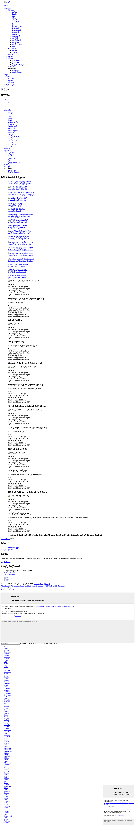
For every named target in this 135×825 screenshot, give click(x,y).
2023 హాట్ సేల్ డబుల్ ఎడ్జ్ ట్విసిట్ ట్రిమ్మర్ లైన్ (21, 194)
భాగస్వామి (11, 83)
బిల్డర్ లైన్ (10, 56)
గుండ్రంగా (14, 12)
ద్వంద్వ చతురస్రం (16, 30)
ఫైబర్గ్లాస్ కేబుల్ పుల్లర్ (18, 64)
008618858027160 (9, 572)
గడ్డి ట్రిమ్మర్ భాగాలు (13, 586)
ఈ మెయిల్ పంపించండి (7, 590)
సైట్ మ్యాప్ (47, 584)
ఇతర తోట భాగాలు (17, 72)
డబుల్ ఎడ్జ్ (15, 38)
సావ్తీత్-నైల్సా (15, 20)
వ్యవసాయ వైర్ (12, 48)
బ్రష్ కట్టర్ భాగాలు (37, 586)
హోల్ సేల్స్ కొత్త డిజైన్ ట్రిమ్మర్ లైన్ (17, 222)
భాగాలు (6, 102)
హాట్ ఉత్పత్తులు (38, 584)
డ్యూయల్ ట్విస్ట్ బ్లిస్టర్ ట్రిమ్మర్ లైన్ (17, 189)
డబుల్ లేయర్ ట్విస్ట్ (17, 44)
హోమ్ (6, 6)
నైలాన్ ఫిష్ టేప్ (16, 60)
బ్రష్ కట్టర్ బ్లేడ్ (15, 70)
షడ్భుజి (14, 18)
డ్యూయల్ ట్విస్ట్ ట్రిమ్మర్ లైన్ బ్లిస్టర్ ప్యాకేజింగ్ (20, 250)
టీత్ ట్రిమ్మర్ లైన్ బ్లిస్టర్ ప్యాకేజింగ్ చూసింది (19, 216)
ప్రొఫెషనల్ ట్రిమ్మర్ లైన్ (48, 586)
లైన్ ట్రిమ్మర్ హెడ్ (59, 586)
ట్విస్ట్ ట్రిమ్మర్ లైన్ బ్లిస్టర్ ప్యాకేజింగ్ (17, 266)
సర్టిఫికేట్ (10, 80)
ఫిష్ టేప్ (10, 58)
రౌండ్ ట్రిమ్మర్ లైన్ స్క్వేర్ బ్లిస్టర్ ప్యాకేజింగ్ (19, 183)
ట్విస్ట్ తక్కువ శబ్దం (17, 26)
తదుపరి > (5, 539)
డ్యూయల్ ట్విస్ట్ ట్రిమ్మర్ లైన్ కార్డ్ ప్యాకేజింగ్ (20, 244)
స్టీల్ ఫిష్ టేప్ (15, 62)
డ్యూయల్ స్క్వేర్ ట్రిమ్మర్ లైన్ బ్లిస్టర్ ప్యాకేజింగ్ (20, 255)
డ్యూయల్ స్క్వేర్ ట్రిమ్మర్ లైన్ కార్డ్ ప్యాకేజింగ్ (20, 261)
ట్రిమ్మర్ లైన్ (11, 10)
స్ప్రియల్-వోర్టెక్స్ (16, 22)
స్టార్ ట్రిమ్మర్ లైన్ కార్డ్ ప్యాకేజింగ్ (17, 277)
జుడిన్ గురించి (12, 78)
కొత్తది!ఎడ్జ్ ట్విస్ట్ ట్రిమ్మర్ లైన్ (16, 211)
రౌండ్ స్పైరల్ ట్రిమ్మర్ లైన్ (15, 205)
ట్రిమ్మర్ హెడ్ (11, 66)
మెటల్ (13, 24)
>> (9, 539)
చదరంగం (14, 34)
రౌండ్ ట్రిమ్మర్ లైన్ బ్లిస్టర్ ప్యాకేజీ (16, 227)
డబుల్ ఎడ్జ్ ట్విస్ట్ (16, 40)
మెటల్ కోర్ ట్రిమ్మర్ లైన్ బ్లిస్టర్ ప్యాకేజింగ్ (19, 233)
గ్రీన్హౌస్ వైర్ (14, 50)
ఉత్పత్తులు (7, 8)
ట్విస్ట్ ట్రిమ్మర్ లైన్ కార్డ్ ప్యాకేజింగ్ (17, 272)
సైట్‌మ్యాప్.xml (8, 549)
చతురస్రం (14, 14)
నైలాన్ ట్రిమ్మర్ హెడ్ (25, 586)
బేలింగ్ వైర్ (11, 54)
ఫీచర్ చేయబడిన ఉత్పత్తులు (12, 547)
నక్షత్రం (13, 16)
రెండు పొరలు (15, 42)
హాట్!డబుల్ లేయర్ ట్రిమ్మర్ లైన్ (17, 200)
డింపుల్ (14, 46)
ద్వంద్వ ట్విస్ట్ (15, 32)
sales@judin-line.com (10, 574)
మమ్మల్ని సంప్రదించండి (10, 85)
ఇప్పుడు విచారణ (5, 562)
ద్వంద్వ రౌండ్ (15, 28)
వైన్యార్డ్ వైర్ (15, 52)
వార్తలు (6, 74)
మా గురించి (7, 76)
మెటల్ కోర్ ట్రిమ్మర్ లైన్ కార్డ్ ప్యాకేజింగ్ (18, 239)
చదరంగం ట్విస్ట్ (16, 36)
